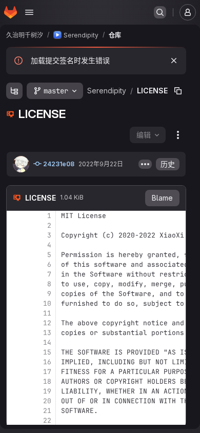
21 (47, 410)
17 (47, 371)
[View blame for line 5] (15, 255)
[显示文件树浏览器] (14, 91)
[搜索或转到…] (160, 12)
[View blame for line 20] (15, 401)
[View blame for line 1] (15, 216)
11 (47, 313)
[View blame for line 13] (15, 333)
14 (47, 342)
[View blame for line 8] (15, 284)
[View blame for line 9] (15, 294)
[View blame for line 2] (15, 225)
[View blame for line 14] (15, 342)
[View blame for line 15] (15, 352)
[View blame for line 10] (15, 303)
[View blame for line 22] (15, 420)
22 (47, 420)
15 (47, 352)
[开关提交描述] (145, 164)
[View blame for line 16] (15, 362)
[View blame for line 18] (15, 381)
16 (47, 362)
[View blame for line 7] (15, 274)
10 (47, 303)
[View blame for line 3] (15, 235)
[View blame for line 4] (15, 245)
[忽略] (174, 60)
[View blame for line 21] (15, 411)
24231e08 (58, 164)
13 (47, 332)
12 (47, 323)
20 (47, 401)
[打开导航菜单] (29, 12)
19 (47, 391)
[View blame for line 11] (15, 313)
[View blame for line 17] (15, 372)
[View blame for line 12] (15, 323)
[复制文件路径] (178, 91)
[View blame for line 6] (15, 264)
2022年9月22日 (100, 164)
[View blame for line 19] (15, 391)
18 (47, 381)
